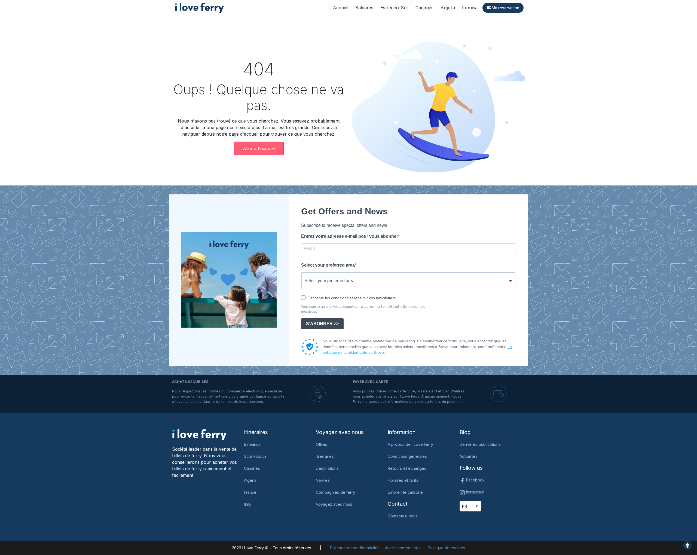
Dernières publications (480, 444)
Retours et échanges (407, 468)
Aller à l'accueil (259, 148)
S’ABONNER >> (322, 323)
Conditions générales (407, 456)
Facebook (475, 480)
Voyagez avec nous (334, 504)
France (250, 492)
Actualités (469, 456)
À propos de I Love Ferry (410, 444)
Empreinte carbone (405, 492)
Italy (247, 504)
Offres (321, 444)
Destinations (327, 468)
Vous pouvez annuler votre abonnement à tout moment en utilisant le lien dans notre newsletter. (363, 309)
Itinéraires (325, 456)
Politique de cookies (446, 547)
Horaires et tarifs (403, 480)
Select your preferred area (328, 265)
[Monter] (687, 545)
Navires (323, 480)
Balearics (252, 444)
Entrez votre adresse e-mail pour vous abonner (349, 236)
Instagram (474, 492)
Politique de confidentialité (354, 547)
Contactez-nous (403, 516)
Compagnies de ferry (335, 492)
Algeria (250, 480)
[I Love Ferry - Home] (199, 434)
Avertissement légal (403, 547)
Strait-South (255, 456)
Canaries (252, 468)
